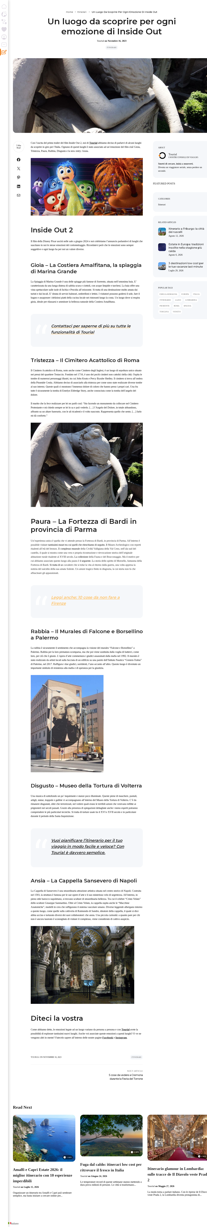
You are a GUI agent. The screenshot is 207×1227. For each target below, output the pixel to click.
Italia (196, 294)
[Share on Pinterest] (18, 178)
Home (69, 12)
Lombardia (191, 300)
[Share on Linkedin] (18, 187)
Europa (185, 294)
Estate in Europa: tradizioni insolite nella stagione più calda (186, 248)
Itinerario (165, 300)
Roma (177, 306)
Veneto (177, 312)
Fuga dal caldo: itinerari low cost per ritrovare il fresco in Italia (111, 1167)
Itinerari (81, 12)
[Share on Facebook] (18, 160)
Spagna (187, 306)
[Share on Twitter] (18, 169)
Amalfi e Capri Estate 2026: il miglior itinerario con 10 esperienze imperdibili (42, 1175)
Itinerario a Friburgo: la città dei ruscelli (186, 230)
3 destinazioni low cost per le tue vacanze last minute (186, 265)
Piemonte (164, 306)
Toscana (164, 312)
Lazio (178, 300)
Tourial (100, 41)
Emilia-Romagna (168, 294)
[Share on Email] (18, 196)
